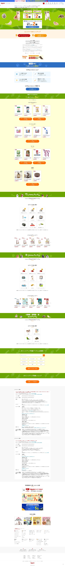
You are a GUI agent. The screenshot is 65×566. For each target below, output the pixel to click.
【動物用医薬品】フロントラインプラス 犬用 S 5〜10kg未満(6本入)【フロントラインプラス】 (28, 135)
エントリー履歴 (47, 452)
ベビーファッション (16, 535)
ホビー (44, 542)
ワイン (22, 536)
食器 (32, 364)
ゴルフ (22, 541)
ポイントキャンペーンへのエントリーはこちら (24, 35)
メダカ (41, 364)
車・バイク (30, 541)
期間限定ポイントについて (25, 425)
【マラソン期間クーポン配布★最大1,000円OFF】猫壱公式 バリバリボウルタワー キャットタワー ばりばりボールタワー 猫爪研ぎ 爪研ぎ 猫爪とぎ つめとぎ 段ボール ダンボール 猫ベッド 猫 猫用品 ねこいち (18, 179)
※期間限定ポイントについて (25, 468)
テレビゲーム (45, 540)
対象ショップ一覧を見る (32, 381)
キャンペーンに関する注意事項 (32, 393)
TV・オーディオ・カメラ (17, 541)
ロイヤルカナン (24, 361)
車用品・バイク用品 (31, 540)
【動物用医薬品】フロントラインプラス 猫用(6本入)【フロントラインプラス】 (37, 135)
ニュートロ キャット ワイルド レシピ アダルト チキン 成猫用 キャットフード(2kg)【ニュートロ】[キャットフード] (27, 157)
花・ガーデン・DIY (39, 543)
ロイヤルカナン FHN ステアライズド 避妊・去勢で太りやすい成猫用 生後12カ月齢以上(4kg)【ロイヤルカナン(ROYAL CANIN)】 (46, 114)
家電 (14, 540)
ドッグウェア (41, 361)
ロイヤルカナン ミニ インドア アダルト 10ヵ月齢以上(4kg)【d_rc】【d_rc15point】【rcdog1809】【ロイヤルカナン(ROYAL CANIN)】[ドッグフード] (18, 114)
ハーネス (32, 361)
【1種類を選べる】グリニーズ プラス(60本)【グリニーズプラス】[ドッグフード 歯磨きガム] (18, 157)
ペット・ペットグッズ (39, 542)
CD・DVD (45, 541)
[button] (48, 3)
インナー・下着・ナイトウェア (17, 536)
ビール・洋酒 (23, 535)
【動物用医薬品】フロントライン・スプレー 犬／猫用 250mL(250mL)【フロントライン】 (46, 135)
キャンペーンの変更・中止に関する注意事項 (36, 394)
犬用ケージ (24, 364)
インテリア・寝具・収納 (39, 540)
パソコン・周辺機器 (16, 543)
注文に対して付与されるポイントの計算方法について (28, 413)
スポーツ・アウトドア (24, 540)
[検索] (43, 3)
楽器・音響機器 (45, 543)
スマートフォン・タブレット (17, 542)
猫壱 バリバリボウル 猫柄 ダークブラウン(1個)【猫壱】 (37, 179)
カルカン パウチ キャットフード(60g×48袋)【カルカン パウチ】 (46, 157)
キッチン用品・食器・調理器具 (40, 541)
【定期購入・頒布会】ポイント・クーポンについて (40, 427)
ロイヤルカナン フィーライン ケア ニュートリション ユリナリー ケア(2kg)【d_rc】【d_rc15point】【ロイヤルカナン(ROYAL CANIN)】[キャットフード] (27, 114)
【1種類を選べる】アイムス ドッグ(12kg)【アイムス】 (37, 157)
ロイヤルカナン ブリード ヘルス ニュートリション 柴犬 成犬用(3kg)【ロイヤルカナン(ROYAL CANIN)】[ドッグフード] (37, 114)
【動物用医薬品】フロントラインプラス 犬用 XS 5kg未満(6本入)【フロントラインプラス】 (18, 135)
